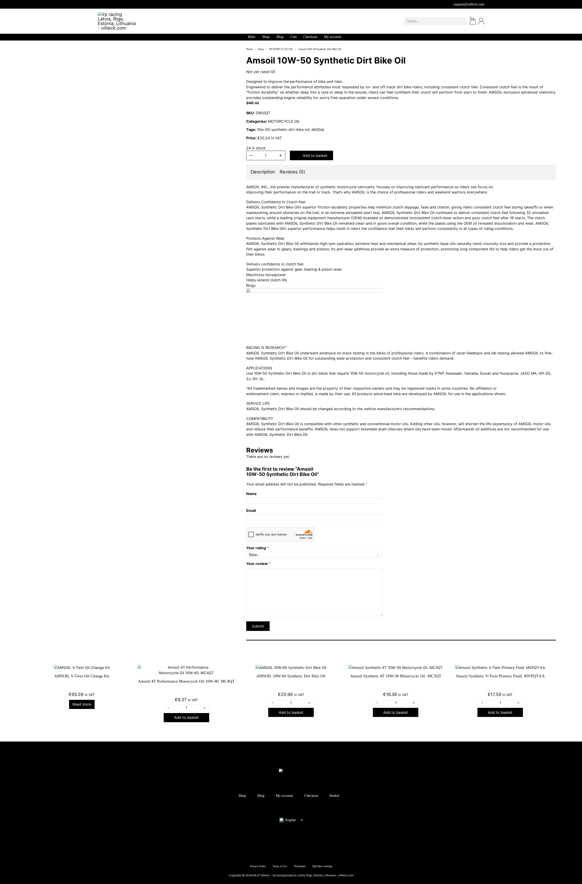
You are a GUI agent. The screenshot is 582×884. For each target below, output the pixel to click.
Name (251, 493)
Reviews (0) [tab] (292, 172)
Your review (258, 563)
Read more (82, 704)
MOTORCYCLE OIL (281, 49)
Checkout (310, 37)
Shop (266, 37)
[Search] (460, 21)
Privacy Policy (258, 866)
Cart (293, 37)
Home (249, 49)
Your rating (257, 548)
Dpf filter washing (322, 866)
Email (251, 510)
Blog (279, 37)
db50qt (317, 129)
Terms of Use (280, 866)
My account (332, 37)
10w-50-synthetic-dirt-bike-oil (283, 129)
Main (251, 37)
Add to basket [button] (186, 717)
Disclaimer (300, 866)
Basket (334, 796)
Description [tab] (263, 172)
